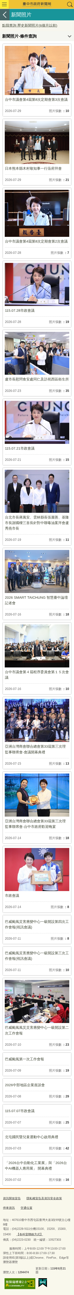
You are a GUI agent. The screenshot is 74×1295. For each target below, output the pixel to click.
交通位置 (26, 1207)
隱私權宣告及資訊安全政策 (44, 1198)
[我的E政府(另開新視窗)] (42, 1282)
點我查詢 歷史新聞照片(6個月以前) (29, 25)
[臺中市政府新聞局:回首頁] (37, 4)
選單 (4, 4)
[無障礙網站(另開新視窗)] (20, 1283)
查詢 (69, 4)
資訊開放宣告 (12, 1198)
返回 (4, 14)
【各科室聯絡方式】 (29, 1234)
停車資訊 (9, 1207)
